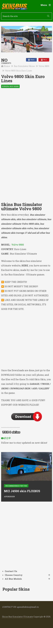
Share (32, 60)
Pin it (44, 60)
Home (7, 66)
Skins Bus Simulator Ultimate (17, 616)
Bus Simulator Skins (24, 66)
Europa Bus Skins (10, 86)
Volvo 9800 (44, 66)
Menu (44, 5)
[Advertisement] (26, 119)
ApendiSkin (9, 496)
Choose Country (13, 575)
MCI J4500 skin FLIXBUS (22, 491)
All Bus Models (13, 578)
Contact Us (11, 571)
